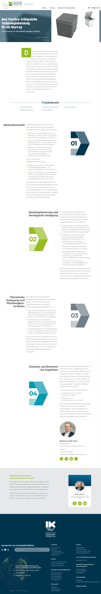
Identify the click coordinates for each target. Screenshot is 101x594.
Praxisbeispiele (80, 573)
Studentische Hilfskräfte (57, 565)
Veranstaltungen (80, 577)
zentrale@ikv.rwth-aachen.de (22, 575)
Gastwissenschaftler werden (83, 551)
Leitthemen (54, 549)
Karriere (78, 544)
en (91, 8)
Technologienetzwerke (57, 572)
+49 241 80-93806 (20, 573)
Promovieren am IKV (81, 549)
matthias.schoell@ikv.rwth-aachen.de (73, 454)
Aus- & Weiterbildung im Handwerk (86, 557)
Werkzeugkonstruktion (50, 107)
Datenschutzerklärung (22, 590)
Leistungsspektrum (81, 569)
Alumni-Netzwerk (55, 590)
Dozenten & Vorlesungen (57, 563)
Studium (44, 8)
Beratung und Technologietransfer (66, 8)
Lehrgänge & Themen (81, 560)
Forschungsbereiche (56, 551)
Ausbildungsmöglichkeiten (83, 553)
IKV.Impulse (79, 580)
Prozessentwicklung (56, 576)
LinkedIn (8, 550)
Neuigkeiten (54, 587)
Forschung (52, 8)
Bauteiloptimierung (26, 110)
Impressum (12, 590)
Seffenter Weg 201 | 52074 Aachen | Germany (27, 570)
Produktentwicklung (56, 574)
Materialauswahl (26, 107)
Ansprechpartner (70, 107)
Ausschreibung (47, 110)
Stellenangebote (80, 547)
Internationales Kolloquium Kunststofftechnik (87, 582)
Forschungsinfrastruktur (57, 553)
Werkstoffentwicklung (56, 578)
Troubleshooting (55, 580)
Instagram (2, 550)
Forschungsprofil (55, 547)
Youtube (5, 550)
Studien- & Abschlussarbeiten (58, 562)
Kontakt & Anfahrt (81, 586)
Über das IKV (54, 584)
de (89, 8)
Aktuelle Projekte (55, 554)
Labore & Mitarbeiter (81, 571)
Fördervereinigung (55, 589)
